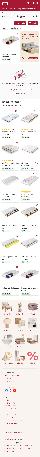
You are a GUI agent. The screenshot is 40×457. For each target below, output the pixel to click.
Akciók (32, 363)
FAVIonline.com (9, 439)
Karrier (7, 381)
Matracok (14, 13)
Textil (20, 8)
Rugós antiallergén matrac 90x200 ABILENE (18, 54)
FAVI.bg (28, 448)
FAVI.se (12, 448)
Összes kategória (29, 9)
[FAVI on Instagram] (10, 390)
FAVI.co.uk (20, 448)
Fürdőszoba (7, 347)
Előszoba (20, 363)
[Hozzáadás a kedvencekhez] (17, 204)
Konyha (32, 330)
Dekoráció (12, 8)
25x (13, 129)
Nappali (20, 347)
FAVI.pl (19, 446)
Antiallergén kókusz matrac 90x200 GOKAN (18, 288)
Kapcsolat (9, 378)
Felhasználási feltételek (14, 421)
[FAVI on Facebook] (6, 390)
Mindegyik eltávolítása (15, 90)
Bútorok (4, 8)
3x (12, 160)
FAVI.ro (25, 446)
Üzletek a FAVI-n (11, 403)
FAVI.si (12, 451)
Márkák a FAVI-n (11, 406)
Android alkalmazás (15, 433)
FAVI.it (6, 448)
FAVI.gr (6, 451)
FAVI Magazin (10, 412)
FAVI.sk (13, 446)
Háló (32, 347)
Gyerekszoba (8, 363)
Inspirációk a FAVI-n (12, 409)
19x (32, 129)
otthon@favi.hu (13, 375)
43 (36, 111)
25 (36, 173)
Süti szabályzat (11, 424)
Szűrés (34, 23)
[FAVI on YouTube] (14, 390)
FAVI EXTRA (9, 418)
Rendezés (21, 23)
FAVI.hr (32, 446)
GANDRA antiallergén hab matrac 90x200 (17, 194)
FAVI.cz (6, 446)
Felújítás (20, 330)
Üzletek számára (11, 415)
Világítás (7, 330)
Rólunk (7, 400)
